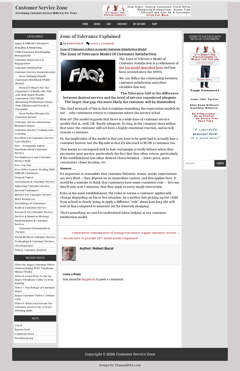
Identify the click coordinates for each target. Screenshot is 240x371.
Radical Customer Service (31, 207)
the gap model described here (141, 67)
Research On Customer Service (34, 212)
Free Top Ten (23, 165)
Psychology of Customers (30, 203)
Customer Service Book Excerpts (35, 72)
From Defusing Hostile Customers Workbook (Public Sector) (32, 80)
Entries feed (22, 329)
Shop (154, 24)
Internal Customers (26, 190)
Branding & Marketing (28, 47)
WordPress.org (24, 338)
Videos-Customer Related (30, 250)
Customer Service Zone (41, 7)
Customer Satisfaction (28, 67)
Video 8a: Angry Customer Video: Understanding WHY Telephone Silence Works (35, 268)
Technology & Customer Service (34, 241)
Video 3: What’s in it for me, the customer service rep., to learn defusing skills (33, 307)
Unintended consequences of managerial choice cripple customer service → (126, 232)
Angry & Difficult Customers (32, 43)
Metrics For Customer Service (33, 194)
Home (85, 24)
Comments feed (24, 333)
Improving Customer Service (32, 186)
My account (139, 24)
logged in (88, 279)
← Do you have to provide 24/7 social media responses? (99, 238)
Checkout (122, 24)
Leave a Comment (102, 43)
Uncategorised (24, 245)
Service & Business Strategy (32, 216)
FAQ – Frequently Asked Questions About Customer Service (31, 149)
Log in (18, 325)
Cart (108, 24)
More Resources (25, 199)
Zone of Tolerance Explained (90, 36)
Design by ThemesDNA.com (120, 365)
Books (97, 24)
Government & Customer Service (35, 181)
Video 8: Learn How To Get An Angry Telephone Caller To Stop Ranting (34, 280)
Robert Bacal (75, 43)
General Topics (24, 177)
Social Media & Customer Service (35, 237)
